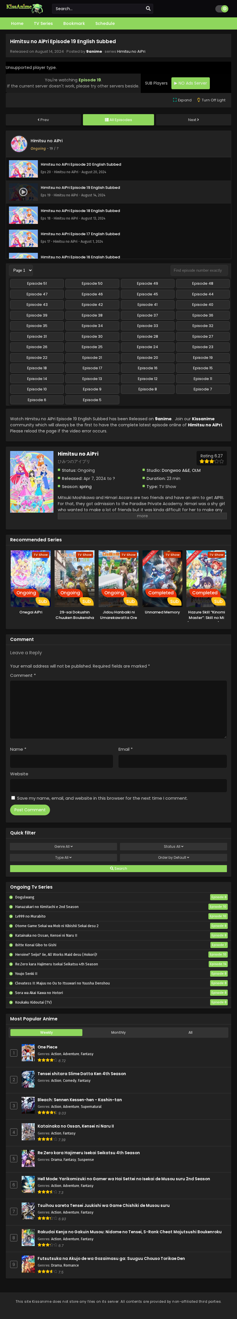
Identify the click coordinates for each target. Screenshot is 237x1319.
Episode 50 (92, 283)
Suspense (86, 1159)
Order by (172, 857)
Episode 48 (202, 283)
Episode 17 (92, 368)
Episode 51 (37, 283)
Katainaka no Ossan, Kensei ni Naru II (76, 1126)
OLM (196, 470)
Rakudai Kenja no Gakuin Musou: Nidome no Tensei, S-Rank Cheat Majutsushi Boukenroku (130, 1232)
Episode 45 (147, 294)
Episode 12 (148, 378)
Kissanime (203, 419)
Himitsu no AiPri (131, 51)
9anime (94, 51)
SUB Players (156, 83)
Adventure (71, 1054)
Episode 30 (92, 336)
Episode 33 (147, 325)
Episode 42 (92, 304)
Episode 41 (148, 304)
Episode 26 (37, 347)
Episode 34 (92, 325)
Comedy (69, 1080)
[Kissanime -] (24, 12)
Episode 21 (92, 357)
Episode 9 (92, 389)
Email (125, 749)
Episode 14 (37, 378)
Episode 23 (202, 347)
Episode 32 (202, 325)
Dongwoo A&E (176, 470)
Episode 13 (92, 378)
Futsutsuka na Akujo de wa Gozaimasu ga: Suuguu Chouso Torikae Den (111, 1258)
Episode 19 (203, 357)
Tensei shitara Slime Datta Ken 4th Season (82, 1074)
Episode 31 (37, 336)
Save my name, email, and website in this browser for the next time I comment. (102, 798)
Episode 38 (92, 315)
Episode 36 (202, 315)
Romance (71, 1265)
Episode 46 (92, 294)
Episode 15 (203, 368)
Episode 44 (203, 294)
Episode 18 (37, 368)
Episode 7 (203, 389)
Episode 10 (37, 389)
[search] (148, 9)
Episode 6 (37, 400)
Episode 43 (37, 304)
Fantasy (87, 1054)
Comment (23, 675)
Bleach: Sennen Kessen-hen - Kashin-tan (80, 1100)
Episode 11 (203, 378)
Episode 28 (147, 336)
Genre (62, 846)
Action (56, 1054)
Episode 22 (37, 357)
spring (85, 486)
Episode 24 (147, 347)
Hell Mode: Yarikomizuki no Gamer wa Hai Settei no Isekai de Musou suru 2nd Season (124, 1179)
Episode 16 (148, 368)
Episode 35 (37, 325)
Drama (56, 1159)
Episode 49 (147, 283)
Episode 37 (147, 315)
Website (19, 774)
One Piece (47, 1047)
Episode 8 (147, 389)
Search (120, 868)
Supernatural (91, 1106)
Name (18, 749)
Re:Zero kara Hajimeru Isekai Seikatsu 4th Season (89, 1153)
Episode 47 (37, 294)
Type (61, 857)
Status (172, 846)
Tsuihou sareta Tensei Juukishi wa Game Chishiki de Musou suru (104, 1205)
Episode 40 (202, 304)
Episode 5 (92, 400)
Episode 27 (202, 336)
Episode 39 (37, 315)
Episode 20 (147, 357)
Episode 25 (92, 347)
